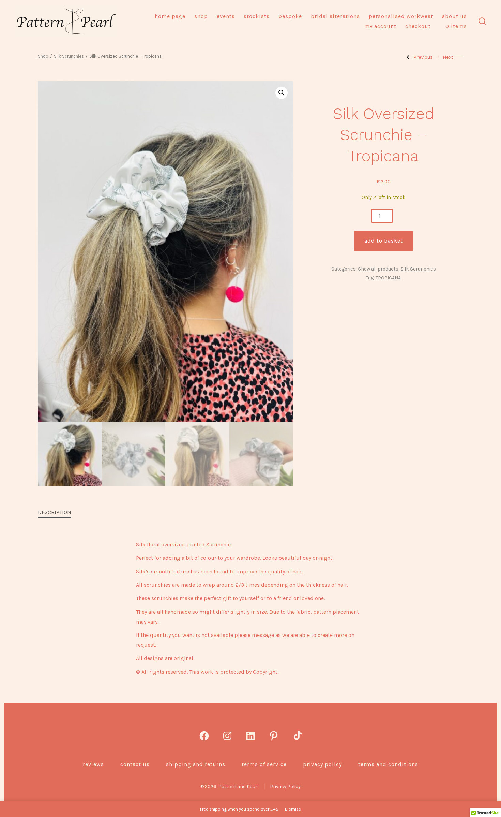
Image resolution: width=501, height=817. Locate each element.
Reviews (93, 764)
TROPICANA (388, 278)
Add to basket (383, 240)
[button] (281, 93)
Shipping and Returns (195, 764)
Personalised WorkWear (401, 16)
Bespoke (290, 16)
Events (226, 16)
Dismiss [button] (293, 809)
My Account (380, 26)
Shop (201, 16)
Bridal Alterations (335, 16)
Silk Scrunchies (69, 56)
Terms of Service (264, 764)
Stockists (257, 16)
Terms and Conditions (388, 764)
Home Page (170, 16)
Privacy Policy (322, 764)
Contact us (135, 764)
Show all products (378, 269)
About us (454, 16)
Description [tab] (54, 512)
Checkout (418, 26)
